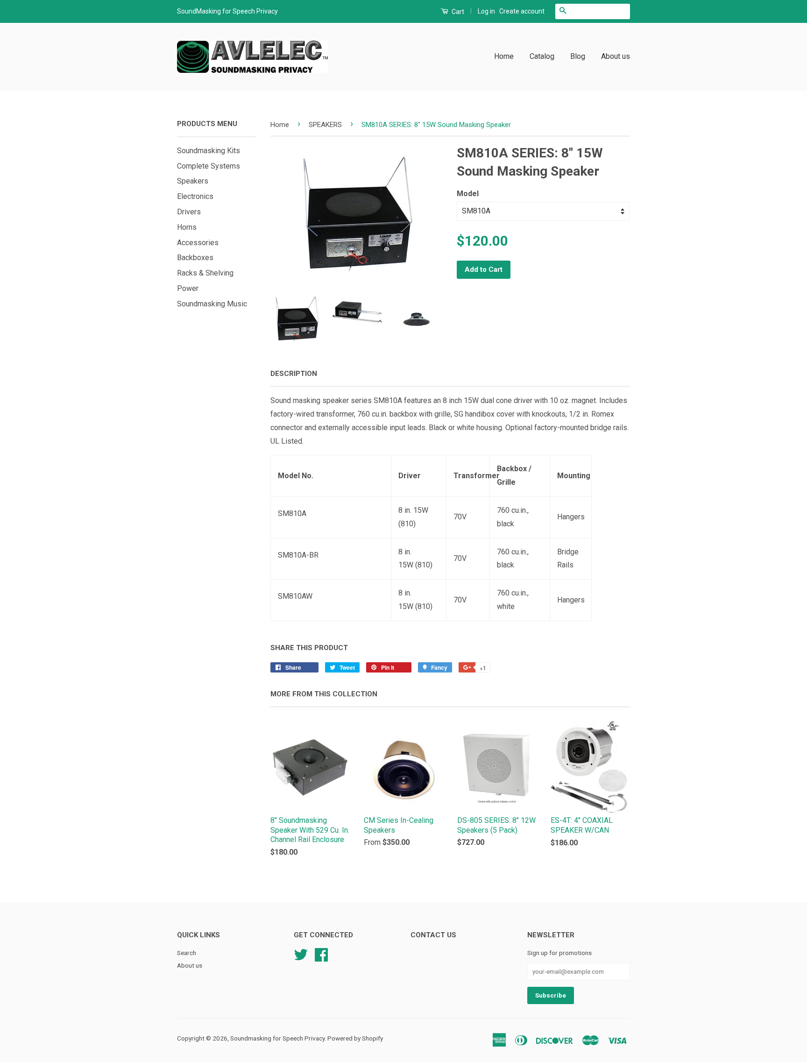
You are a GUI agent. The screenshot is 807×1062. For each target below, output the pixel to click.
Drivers (189, 211)
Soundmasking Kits (208, 150)
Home (504, 56)
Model (468, 193)
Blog (577, 56)
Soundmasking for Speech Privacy (277, 1038)
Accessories (198, 242)
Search (186, 952)
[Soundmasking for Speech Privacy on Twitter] (301, 953)
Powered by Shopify (355, 1038)
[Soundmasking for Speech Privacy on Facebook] (321, 953)
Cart (457, 11)
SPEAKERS (325, 124)
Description (293, 373)
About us (615, 56)
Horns (187, 227)
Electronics (195, 196)
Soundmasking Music (212, 303)
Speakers (192, 181)
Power (187, 288)
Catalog (542, 56)
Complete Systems (208, 166)
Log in (486, 11)
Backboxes (195, 257)
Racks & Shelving (205, 273)
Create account (522, 11)
